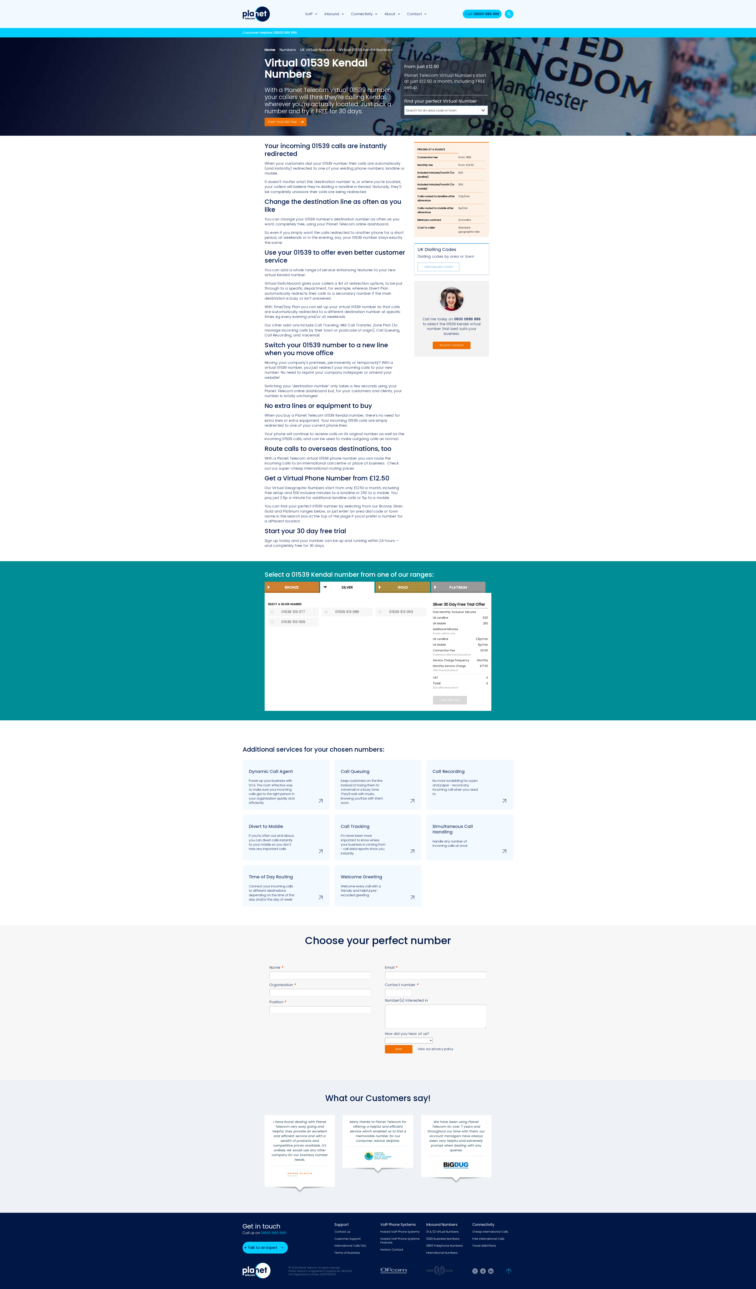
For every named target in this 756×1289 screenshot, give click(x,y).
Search (509, 14)
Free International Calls (488, 1239)
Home (270, 49)
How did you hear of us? (407, 1033)
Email (391, 967)
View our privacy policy (435, 1049)
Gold (403, 587)
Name (276, 967)
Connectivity (362, 13)
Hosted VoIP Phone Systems (400, 1232)
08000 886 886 (285, 32)
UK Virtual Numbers (317, 49)
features (365, 269)
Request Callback (452, 345)
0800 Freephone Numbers (444, 1246)
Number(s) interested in (406, 1000)
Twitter (475, 1271)
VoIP (309, 13)
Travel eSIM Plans (484, 1246)
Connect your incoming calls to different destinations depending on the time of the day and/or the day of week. (271, 888)
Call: (482, 13)
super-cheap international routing (310, 468)
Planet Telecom (256, 14)
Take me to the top (508, 1271)
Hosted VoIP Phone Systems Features (400, 1241)
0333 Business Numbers (443, 1239)
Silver (347, 587)
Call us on (264, 1232)
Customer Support (347, 1239)
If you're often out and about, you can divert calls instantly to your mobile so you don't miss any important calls (271, 837)
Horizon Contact (391, 1250)
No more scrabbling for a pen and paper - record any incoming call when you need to (455, 782)
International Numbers (442, 1253)
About (389, 13)
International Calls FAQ (350, 1246)
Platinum (458, 587)
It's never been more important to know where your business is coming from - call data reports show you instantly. (363, 839)
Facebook (483, 1271)
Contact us (342, 1232)
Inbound (331, 13)
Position (277, 1001)
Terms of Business (347, 1253)
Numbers (288, 49)
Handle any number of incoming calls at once (453, 835)
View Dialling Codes (438, 267)
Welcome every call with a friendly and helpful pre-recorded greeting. (361, 885)
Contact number (402, 984)
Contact (414, 13)
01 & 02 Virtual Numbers (442, 1232)
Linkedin (491, 1271)
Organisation (282, 984)
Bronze (292, 587)
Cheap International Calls (490, 1232)
